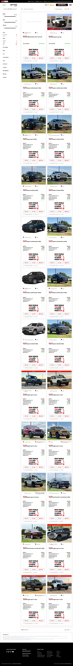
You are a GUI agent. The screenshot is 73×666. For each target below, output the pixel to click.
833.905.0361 (41, 43)
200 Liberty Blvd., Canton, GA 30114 (65, 1)
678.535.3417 (31, 1)
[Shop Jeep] (4, 5)
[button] (71, 22)
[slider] (3, 16)
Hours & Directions (61, 5)
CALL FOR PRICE (26, 43)
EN (3, 1)
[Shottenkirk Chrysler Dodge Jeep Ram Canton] (14, 5)
